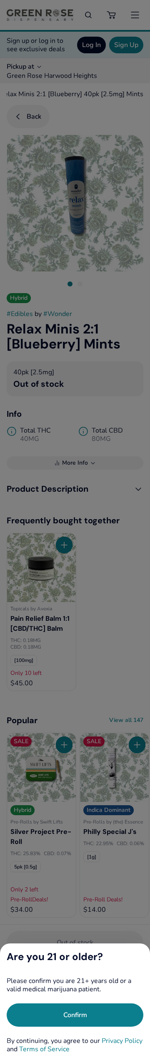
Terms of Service (44, 1049)
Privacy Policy (122, 1040)
